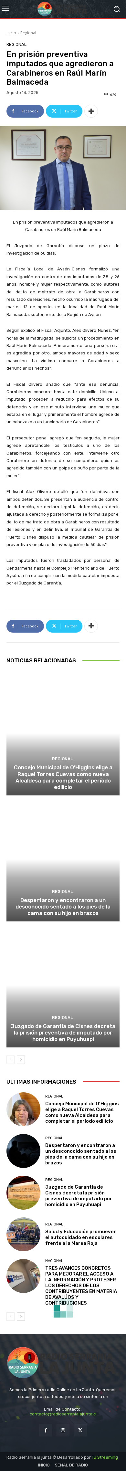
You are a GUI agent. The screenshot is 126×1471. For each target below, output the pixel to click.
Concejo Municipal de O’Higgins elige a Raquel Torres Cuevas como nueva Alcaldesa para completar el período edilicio (63, 777)
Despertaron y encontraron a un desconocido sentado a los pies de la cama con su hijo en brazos (63, 907)
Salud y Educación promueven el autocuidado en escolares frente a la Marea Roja (81, 1237)
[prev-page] (10, 1060)
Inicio (11, 33)
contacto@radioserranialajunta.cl (63, 1414)
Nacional (54, 1261)
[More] (91, 111)
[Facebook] (45, 1430)
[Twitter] (80, 1430)
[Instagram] (63, 1430)
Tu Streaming (105, 1457)
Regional (28, 33)
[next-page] (21, 1060)
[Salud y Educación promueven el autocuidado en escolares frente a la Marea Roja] (23, 1234)
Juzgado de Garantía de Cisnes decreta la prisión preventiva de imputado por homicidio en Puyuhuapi (63, 1033)
